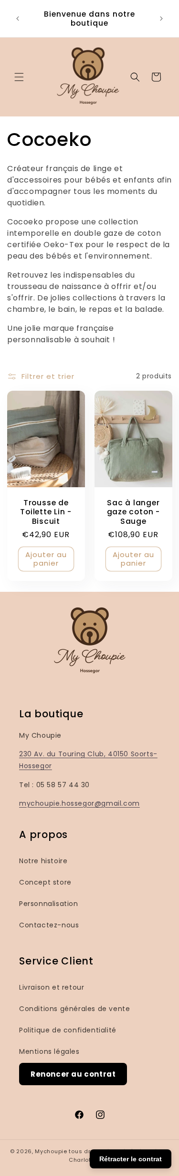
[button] (19, 77)
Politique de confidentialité (67, 1030)
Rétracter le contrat (130, 1159)
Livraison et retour (51, 987)
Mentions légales (49, 1051)
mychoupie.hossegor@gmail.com (79, 803)
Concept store (45, 882)
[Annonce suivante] (161, 18)
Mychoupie (51, 1151)
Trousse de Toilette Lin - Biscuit (46, 512)
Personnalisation (48, 903)
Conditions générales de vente (74, 1008)
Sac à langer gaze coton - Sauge (132, 512)
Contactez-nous (49, 925)
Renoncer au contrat (73, 1074)
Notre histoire (43, 861)
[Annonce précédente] (17, 18)
